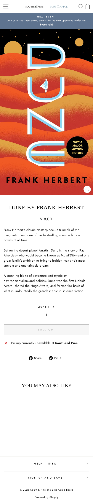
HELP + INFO (45, 463)
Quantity (46, 306)
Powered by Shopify (46, 497)
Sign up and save (45, 477)
